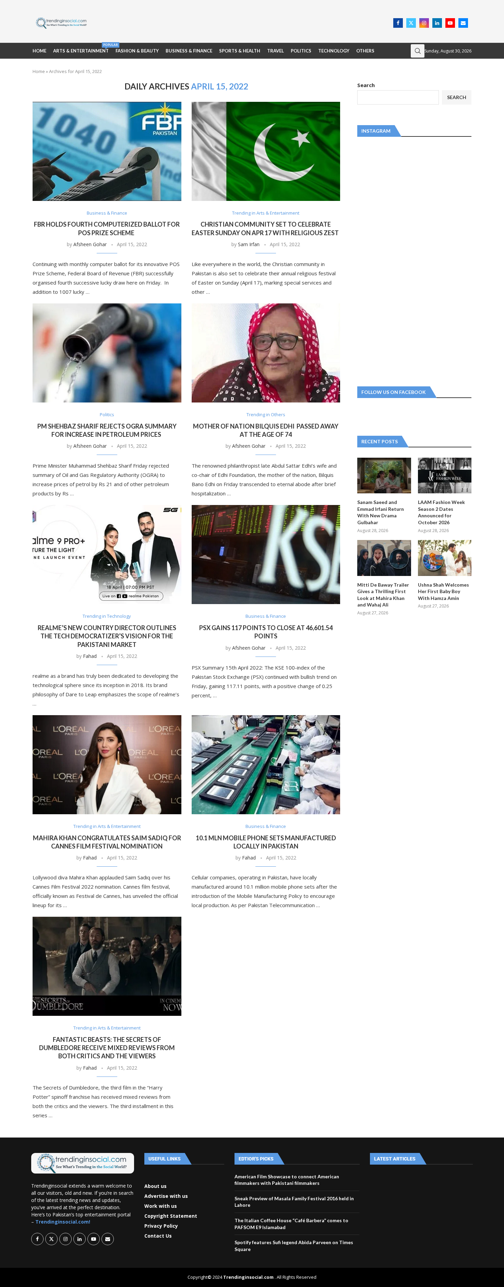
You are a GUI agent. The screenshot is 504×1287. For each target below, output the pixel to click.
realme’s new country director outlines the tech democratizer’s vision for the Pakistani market (107, 636)
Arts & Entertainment (81, 48)
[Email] (463, 23)
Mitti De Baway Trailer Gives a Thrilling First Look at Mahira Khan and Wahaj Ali (383, 595)
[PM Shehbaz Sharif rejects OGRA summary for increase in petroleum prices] (107, 352)
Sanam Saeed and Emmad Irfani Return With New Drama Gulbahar (380, 512)
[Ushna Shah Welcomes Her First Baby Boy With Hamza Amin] (444, 558)
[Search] (417, 51)
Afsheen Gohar (90, 244)
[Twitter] (411, 23)
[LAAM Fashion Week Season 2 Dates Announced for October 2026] (444, 475)
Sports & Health (239, 50)
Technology (333, 50)
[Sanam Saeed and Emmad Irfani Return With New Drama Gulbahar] (384, 475)
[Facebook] (398, 23)
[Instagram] (424, 23)
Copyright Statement (170, 1216)
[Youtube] (450, 23)
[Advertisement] (242, 22)
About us (155, 1186)
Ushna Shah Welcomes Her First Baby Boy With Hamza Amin (443, 591)
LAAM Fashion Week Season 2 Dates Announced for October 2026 (441, 512)
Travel (275, 50)
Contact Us (158, 1236)
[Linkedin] (437, 23)
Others (365, 50)
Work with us (160, 1206)
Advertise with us (166, 1196)
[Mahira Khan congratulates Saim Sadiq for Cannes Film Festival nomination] (107, 764)
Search (366, 85)
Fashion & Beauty (137, 50)
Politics (301, 50)
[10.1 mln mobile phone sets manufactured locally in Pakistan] (266, 764)
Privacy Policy (161, 1226)
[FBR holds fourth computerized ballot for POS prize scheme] (107, 151)
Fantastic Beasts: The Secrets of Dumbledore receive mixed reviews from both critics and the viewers (107, 1048)
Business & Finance (189, 50)
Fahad (90, 656)
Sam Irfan (249, 244)
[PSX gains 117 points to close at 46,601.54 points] (266, 554)
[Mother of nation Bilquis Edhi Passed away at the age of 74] (266, 352)
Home (39, 50)
